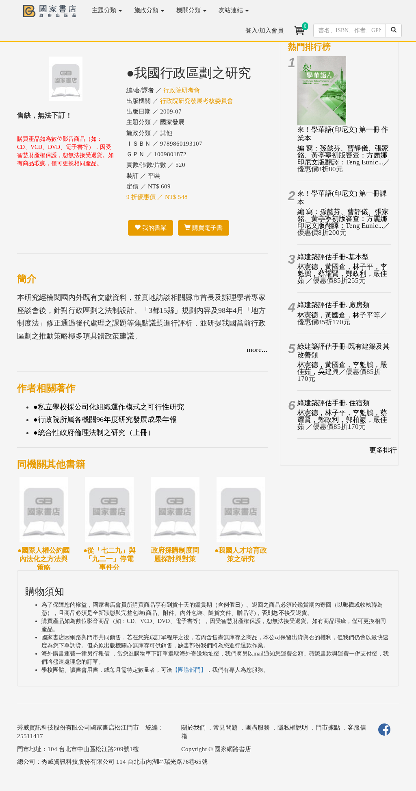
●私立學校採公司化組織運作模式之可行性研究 (108, 407)
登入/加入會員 (264, 30)
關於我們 (193, 727)
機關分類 (189, 10)
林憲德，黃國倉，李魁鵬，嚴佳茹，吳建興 (342, 368)
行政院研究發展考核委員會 (196, 101)
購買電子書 (207, 228)
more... (257, 349)
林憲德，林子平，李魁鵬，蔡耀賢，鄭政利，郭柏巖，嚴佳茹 (342, 419)
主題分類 (105, 10)
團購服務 (257, 727)
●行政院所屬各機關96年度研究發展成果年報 (105, 419)
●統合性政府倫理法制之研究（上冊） (94, 432)
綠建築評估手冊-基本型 (333, 257)
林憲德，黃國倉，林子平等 (338, 315)
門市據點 (328, 727)
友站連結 (232, 10)
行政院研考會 (181, 90)
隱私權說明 (292, 727)
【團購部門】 (189, 670)
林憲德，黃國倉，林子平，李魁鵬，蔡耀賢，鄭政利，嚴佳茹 (342, 273)
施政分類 (147, 10)
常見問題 (225, 727)
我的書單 (154, 228)
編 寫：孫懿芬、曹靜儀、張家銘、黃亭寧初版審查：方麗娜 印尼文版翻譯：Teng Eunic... (343, 155)
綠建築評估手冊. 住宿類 (333, 403)
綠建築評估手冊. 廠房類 (333, 305)
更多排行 (383, 450)
